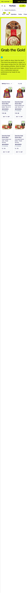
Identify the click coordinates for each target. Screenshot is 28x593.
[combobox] (13, 10)
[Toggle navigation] (2, 6)
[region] (13, 1)
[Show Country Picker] (11, 1)
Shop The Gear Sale (22, 1)
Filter (20, 83)
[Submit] (2, 10)
